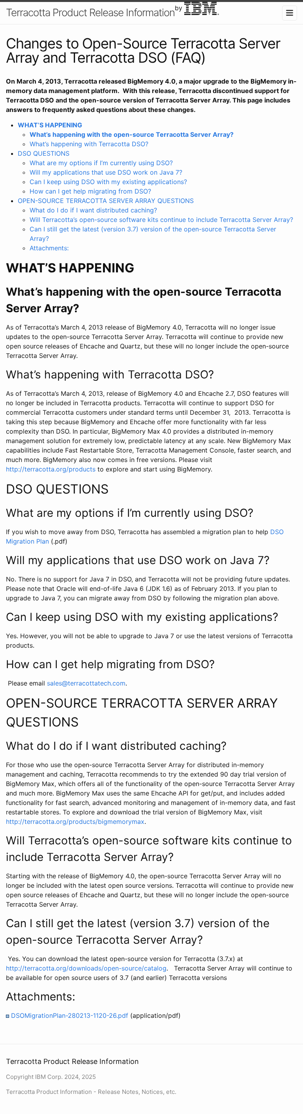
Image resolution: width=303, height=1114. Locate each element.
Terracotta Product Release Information (90, 12)
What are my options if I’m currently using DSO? (101, 163)
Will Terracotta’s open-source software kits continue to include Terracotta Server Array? (161, 220)
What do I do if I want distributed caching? (93, 210)
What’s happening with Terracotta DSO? (89, 144)
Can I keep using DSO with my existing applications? (108, 182)
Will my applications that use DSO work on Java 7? (106, 172)
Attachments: (49, 248)
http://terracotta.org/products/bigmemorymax (75, 821)
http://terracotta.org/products (50, 469)
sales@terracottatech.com (86, 683)
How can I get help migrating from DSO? (90, 191)
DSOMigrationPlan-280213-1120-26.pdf (69, 1015)
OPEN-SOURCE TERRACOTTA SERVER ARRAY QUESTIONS (106, 201)
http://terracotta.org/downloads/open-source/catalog (86, 968)
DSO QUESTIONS (43, 153)
